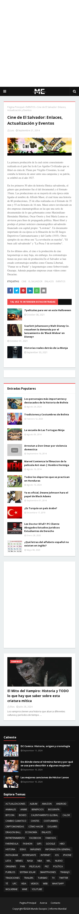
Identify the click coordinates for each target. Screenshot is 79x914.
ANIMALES (11, 809)
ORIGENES (11, 866)
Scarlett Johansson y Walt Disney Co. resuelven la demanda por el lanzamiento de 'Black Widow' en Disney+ (46, 331)
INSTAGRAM (12, 855)
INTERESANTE (29, 855)
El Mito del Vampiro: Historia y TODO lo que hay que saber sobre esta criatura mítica (38, 696)
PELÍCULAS (34, 866)
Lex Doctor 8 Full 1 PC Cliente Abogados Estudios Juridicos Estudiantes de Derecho (42, 527)
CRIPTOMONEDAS (15, 826)
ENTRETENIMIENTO (15, 838)
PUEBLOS (10, 872)
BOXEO (22, 815)
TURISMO (42, 877)
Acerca (43, 902)
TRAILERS (28, 877)
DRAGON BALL (13, 832)
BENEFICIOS (38, 809)
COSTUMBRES (51, 820)
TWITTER (63, 877)
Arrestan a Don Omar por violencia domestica (45, 447)
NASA (30, 860)
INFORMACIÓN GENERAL (58, 849)
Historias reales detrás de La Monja (46, 348)
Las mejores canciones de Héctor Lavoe (45, 777)
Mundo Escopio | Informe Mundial (49, 908)
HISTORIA (10, 849)
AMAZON (47, 803)
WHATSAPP (58, 883)
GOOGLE (50, 843)
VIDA (23, 883)
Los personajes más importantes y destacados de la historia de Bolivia (46, 400)
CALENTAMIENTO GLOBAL (44, 815)
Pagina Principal (28, 902)
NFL (49, 860)
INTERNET (46, 855)
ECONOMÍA (31, 832)
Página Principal (15, 107)
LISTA (8, 860)
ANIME (23, 809)
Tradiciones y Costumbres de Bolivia (46, 414)
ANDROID (61, 803)
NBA (39, 860)
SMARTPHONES (48, 872)
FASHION (27, 843)
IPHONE (67, 855)
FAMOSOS (51, 838)
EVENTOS (30, 107)
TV (53, 877)
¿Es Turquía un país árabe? (40, 508)
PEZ (47, 866)
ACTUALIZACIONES (15, 803)
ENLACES (49, 281)
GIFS (39, 843)
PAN (22, 866)
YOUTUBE (37, 889)
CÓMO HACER (35, 826)
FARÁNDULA (12, 843)
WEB (45, 883)
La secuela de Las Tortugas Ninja (44, 430)
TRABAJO (65, 872)
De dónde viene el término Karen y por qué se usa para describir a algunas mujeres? (47, 763)
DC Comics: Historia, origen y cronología (45, 746)
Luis (12, 130)
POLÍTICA (58, 866)
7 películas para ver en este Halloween (47, 310)
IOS (57, 855)
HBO (62, 843)
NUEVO (59, 860)
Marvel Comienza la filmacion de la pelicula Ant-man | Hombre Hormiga (46, 463)
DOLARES (52, 826)
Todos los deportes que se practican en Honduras (47, 478)
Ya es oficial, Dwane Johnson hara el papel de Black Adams (46, 494)
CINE (23, 281)
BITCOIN (10, 815)
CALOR (66, 815)
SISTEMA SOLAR (27, 872)
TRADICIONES (12, 877)
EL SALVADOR (35, 281)
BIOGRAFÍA (54, 809)
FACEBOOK (35, 838)
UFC (14, 883)
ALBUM (33, 803)
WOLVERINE (11, 889)
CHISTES (35, 820)
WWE (24, 889)
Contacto (55, 902)
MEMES (19, 860)
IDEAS (23, 849)
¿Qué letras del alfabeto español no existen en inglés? (46, 543)
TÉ (7, 883)
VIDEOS (34, 883)
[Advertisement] (39, 43)
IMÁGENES (35, 849)
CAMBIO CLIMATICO (16, 820)
